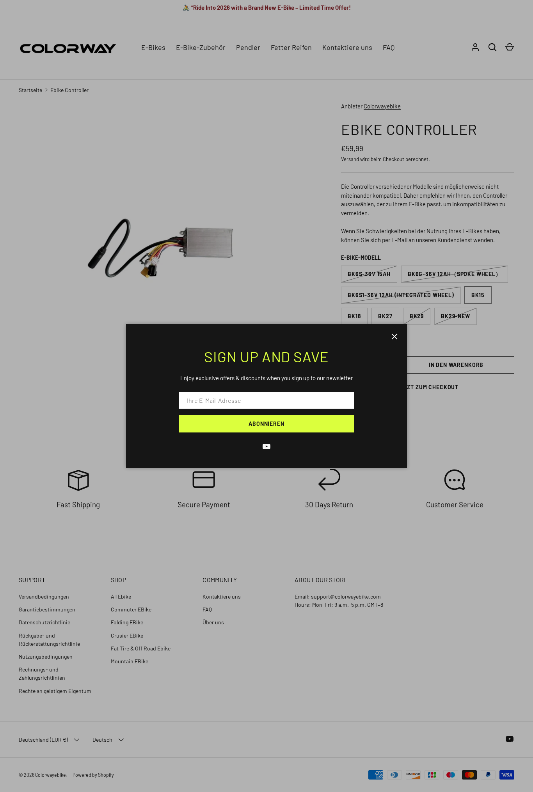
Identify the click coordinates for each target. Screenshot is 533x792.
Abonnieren (266, 423)
